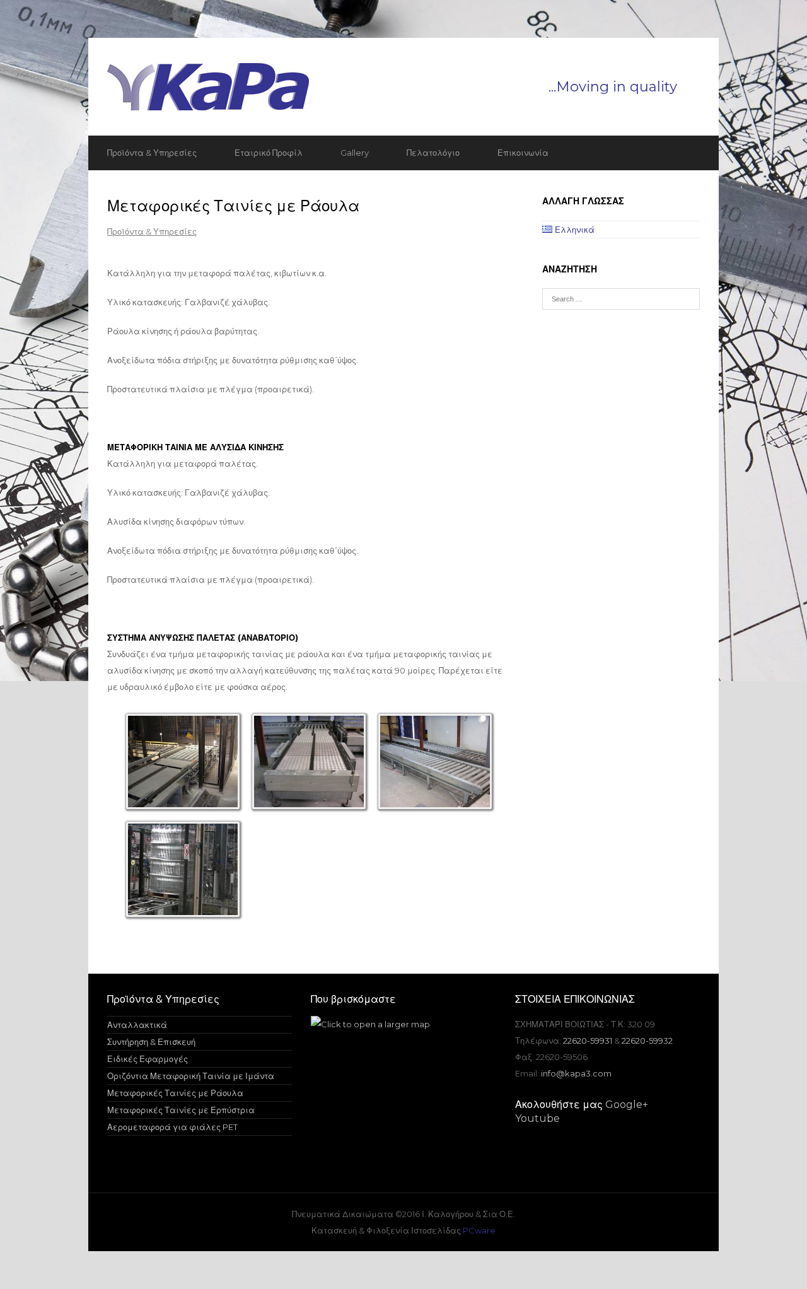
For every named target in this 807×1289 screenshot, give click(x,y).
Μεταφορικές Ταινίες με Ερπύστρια (181, 1110)
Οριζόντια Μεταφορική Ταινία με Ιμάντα (190, 1076)
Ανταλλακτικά (137, 1025)
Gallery (354, 153)
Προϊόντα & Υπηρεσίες (152, 153)
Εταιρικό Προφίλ (269, 153)
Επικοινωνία (523, 153)
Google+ (626, 1105)
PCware (479, 1230)
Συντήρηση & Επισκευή (151, 1042)
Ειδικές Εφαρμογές (147, 1059)
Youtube (537, 1118)
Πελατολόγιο (433, 153)
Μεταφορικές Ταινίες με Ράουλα (175, 1093)
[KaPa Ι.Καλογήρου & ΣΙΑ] (403, 86)
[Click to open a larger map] (370, 1024)
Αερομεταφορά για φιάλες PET (172, 1127)
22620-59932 (647, 1040)
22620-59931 (587, 1040)
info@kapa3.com (576, 1073)
